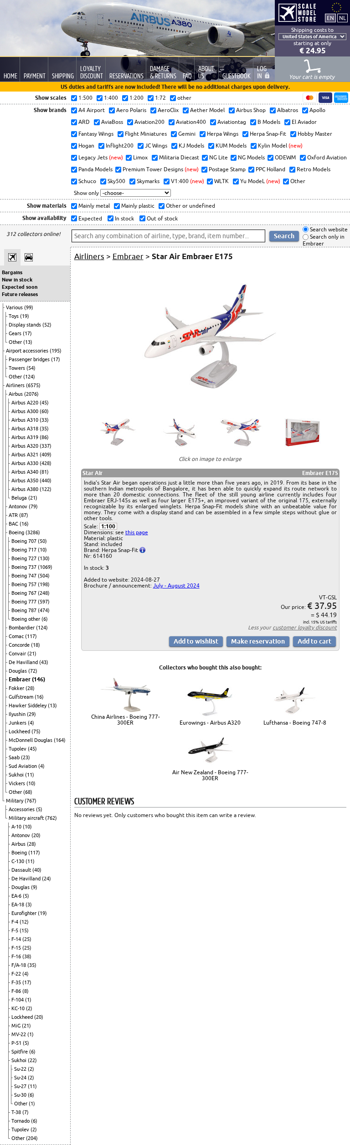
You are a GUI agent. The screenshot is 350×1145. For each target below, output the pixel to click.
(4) (31, 723)
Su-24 (21, 1077)
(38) (26, 956)
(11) (29, 774)
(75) (36, 731)
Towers (17, 368)
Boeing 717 (24, 549)
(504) (44, 575)
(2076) (31, 394)
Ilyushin (18, 714)
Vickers (17, 783)
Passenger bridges (30, 359)
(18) (35, 645)
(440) (45, 480)
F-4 (15, 922)
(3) (29, 904)
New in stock (17, 279)
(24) (46, 878)
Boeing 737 (24, 567)
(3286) (33, 532)
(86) (44, 437)
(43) (43, 662)
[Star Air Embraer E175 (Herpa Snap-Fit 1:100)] (210, 402)
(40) (36, 870)
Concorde (20, 645)
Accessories (22, 809)
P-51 (17, 1043)
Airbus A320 (25, 446)
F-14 (16, 939)
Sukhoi (17, 774)
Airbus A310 (25, 420)
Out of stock (161, 218)
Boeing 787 (24, 610)
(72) (32, 671)
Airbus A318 (25, 428)
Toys (14, 316)
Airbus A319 (25, 437)
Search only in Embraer (324, 240)
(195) (56, 350)
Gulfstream (22, 697)
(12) (24, 922)
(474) (44, 610)
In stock (123, 218)
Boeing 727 (24, 558)
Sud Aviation (23, 766)
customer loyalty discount (305, 627)
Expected (89, 218)
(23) (25, 757)
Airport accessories (28, 350)
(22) (32, 1060)
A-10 (17, 826)
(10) (42, 549)
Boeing (17, 532)
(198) (44, 584)
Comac (17, 636)
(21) (32, 498)
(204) (32, 1138)
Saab (15, 757)
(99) (28, 307)
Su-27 (21, 1086)
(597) (44, 601)
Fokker (17, 688)
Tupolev (18, 748)
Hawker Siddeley (28, 705)
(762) (51, 818)
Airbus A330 (25, 463)
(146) (38, 679)
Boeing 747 (24, 575)
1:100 (108, 526)
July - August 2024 (176, 585)
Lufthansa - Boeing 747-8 (294, 723)
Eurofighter (24, 913)
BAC (14, 523)
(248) (44, 593)
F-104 (18, 999)
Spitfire (20, 1051)
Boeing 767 (24, 593)
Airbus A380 (25, 489)
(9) (34, 887)
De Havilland (24, 662)
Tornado (21, 1121)
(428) (45, 463)
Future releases (20, 294)
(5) (39, 809)
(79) (33, 506)
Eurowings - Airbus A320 (210, 723)
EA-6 (17, 896)
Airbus (16, 394)
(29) (31, 714)
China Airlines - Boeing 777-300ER (125, 720)
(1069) (45, 567)
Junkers (18, 723)
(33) (44, 420)
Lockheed (20, 731)
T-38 (16, 1112)
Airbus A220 (25, 402)
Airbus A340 (25, 472)
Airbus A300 (25, 411)
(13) (27, 342)
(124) (29, 376)
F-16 (16, 956)
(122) (45, 489)
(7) (25, 1112)
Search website (328, 229)
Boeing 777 (24, 601)
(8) (25, 991)
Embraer (20, 679)
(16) (24, 523)
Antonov (19, 506)
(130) (44, 558)
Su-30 (21, 1095)
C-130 (18, 861)
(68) (27, 792)
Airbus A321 (25, 454)
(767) (30, 800)
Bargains (12, 272)
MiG (16, 1025)
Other (16, 342)
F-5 (15, 930)
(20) (36, 835)
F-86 (16, 991)
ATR (14, 515)
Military (15, 800)
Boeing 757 (24, 584)
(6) (44, 619)
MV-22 (19, 1034)
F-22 (16, 973)
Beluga (19, 498)
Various (15, 307)
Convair (18, 653)
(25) (26, 939)
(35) (44, 428)
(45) (44, 402)
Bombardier (22, 627)
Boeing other (26, 619)
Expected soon (19, 287)
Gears (16, 333)
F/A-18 (19, 965)
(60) (44, 411)
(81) (44, 472)
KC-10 (18, 1008)
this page (136, 532)
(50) (42, 541)
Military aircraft (27, 818)
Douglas (18, 671)
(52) (46, 324)
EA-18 (18, 904)
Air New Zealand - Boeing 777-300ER (210, 775)
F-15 (16, 948)
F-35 (16, 982)
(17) (27, 333)
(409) (45, 454)
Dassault (21, 870)
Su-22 (21, 1069)
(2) (29, 1008)
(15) (24, 930)
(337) (45, 446)
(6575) (33, 385)
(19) (24, 316)
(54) (31, 368)
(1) (28, 999)
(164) (60, 740)
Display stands (25, 324)
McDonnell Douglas (31, 740)
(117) (31, 636)
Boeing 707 (24, 541)
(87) (23, 515)
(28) (30, 688)
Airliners (16, 385)
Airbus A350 (25, 480)
